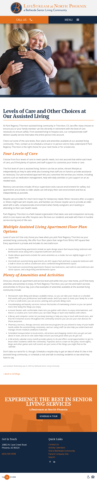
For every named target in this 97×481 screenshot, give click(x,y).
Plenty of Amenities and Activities (33, 275)
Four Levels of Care (20, 154)
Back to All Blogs (11, 374)
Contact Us (53, 444)
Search (51, 457)
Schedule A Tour (48, 416)
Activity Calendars (56, 447)
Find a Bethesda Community (61, 450)
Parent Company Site (58, 454)
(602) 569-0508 (9, 453)
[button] (78, 19)
